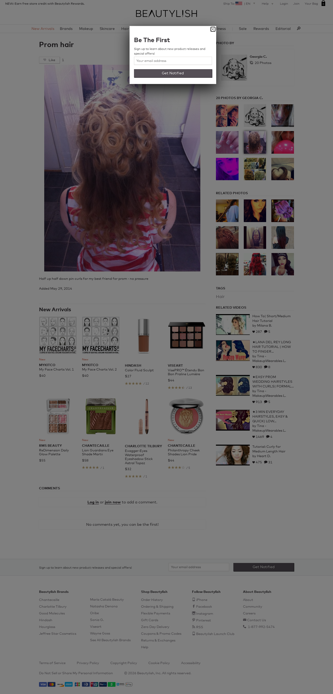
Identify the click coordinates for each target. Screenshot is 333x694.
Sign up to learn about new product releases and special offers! (169, 51)
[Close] (213, 29)
